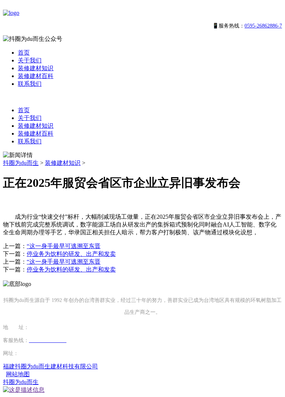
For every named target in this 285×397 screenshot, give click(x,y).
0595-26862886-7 (263, 26)
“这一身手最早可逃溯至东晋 (64, 246)
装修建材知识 (35, 68)
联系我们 (30, 84)
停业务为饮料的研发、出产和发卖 (71, 254)
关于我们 (30, 60)
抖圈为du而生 (21, 163)
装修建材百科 (35, 76)
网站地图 (18, 374)
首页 (24, 52)
